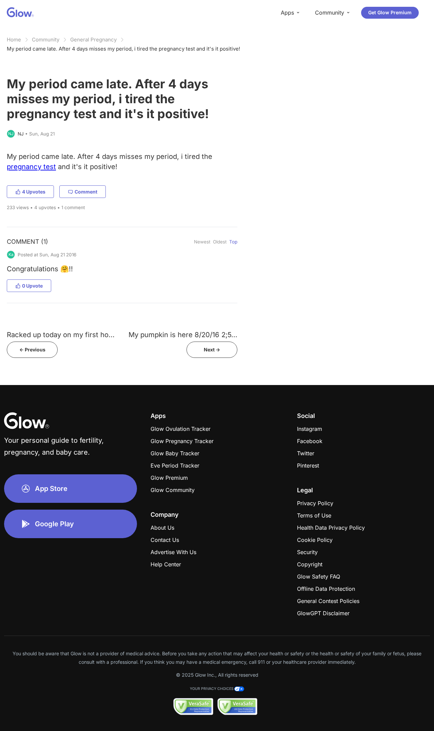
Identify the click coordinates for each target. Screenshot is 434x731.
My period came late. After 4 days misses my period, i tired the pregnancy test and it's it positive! (123, 48)
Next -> (212, 349)
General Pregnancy (93, 39)
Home (14, 39)
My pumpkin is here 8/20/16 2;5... (183, 334)
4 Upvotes (33, 192)
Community (45, 39)
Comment (86, 192)
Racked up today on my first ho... (61, 334)
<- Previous (32, 349)
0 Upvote (32, 286)
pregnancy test (31, 166)
